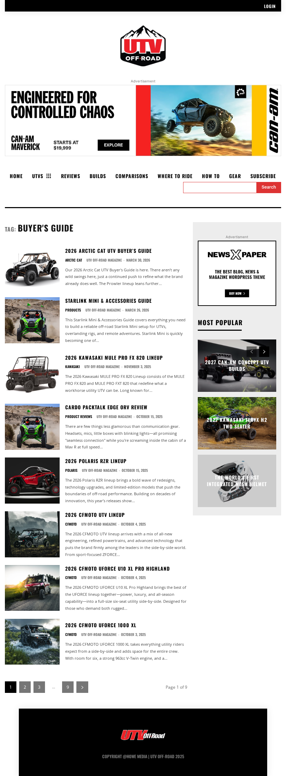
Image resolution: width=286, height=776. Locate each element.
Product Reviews (78, 416)
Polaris (71, 470)
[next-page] (82, 687)
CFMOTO (71, 524)
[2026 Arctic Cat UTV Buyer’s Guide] (32, 267)
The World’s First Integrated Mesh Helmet (237, 481)
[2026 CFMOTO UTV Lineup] (32, 534)
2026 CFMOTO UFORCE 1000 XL (100, 625)
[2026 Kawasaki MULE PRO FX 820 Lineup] (32, 374)
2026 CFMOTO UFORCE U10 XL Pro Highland (117, 568)
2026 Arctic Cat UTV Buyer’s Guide (108, 250)
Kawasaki (72, 366)
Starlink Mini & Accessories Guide (108, 300)
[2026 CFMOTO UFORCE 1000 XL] (32, 642)
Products (73, 310)
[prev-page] (252, 351)
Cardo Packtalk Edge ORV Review (106, 407)
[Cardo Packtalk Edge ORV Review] (32, 427)
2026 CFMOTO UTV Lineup (95, 514)
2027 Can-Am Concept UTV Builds (237, 365)
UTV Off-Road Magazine (104, 260)
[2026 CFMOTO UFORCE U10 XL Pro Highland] (32, 588)
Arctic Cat (73, 260)
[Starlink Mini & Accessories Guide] (32, 320)
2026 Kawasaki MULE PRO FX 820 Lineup (114, 357)
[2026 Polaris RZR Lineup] (32, 480)
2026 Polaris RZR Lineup (96, 460)
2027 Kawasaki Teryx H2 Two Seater (237, 423)
